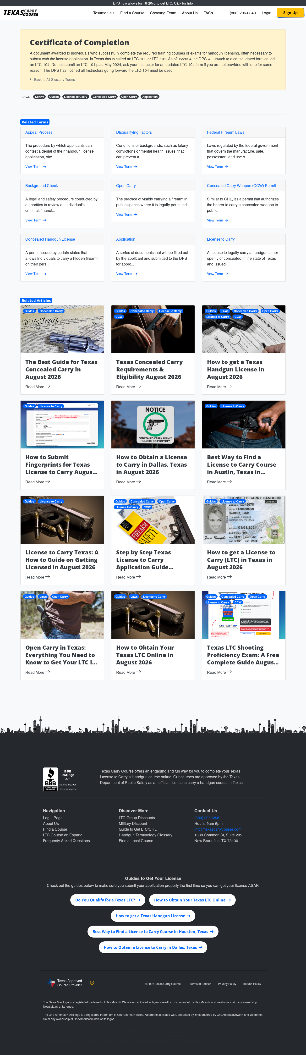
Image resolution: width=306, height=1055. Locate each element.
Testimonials (104, 13)
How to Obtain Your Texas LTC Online (190, 900)
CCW (118, 317)
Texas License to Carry (169, 1036)
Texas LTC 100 (155, 1032)
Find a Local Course (136, 840)
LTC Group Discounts (137, 817)
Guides (54, 96)
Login (266, 13)
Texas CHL (128, 1040)
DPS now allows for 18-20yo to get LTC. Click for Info (153, 3)
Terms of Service (200, 984)
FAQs (208, 13)
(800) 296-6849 (243, 13)
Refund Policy (252, 984)
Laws (225, 311)
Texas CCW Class (54, 1036)
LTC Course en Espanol (63, 835)
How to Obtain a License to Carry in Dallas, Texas (151, 947)
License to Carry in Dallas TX (158, 1040)
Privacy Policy (227, 984)
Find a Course (132, 13)
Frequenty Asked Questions (66, 840)
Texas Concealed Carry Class (89, 1036)
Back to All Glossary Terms (54, 79)
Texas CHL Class (225, 1032)
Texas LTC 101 (132, 1032)
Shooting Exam (163, 13)
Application (150, 96)
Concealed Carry (104, 96)
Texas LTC (194, 1036)
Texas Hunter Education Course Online (68, 1032)
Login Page (53, 817)
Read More (35, 386)
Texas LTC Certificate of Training (189, 1032)
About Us (190, 13)
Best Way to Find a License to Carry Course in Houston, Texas (151, 931)
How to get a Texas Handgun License (151, 915)
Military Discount (133, 823)
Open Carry (129, 96)
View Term (34, 166)
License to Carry (170, 311)
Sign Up (290, 12)
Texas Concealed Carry (102, 1040)
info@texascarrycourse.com (217, 829)
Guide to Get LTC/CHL (138, 829)
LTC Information (191, 1040)
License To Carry (75, 96)
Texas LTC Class (108, 1032)
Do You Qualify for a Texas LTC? (106, 900)
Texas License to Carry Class (132, 1036)
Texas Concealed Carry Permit (63, 1040)
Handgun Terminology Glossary (145, 835)
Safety (39, 96)
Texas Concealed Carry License (226, 1036)
